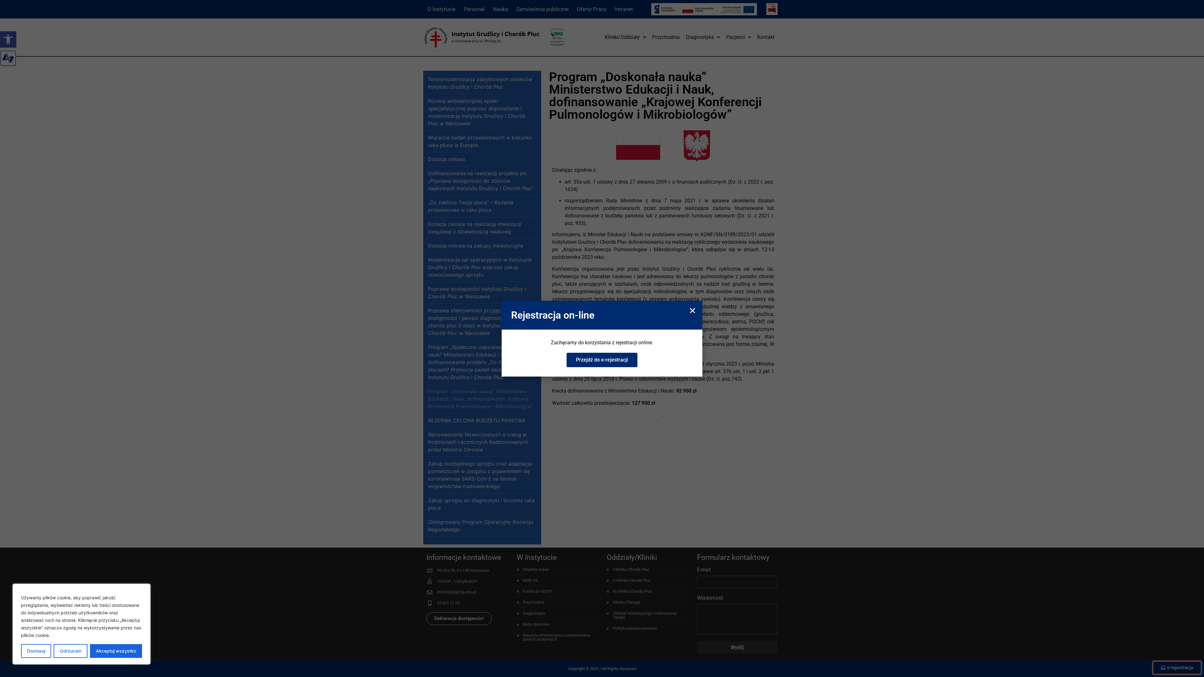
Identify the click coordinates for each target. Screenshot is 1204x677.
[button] (692, 310)
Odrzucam (71, 651)
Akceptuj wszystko (116, 651)
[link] (602, 360)
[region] (81, 624)
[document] (602, 338)
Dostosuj (36, 651)
